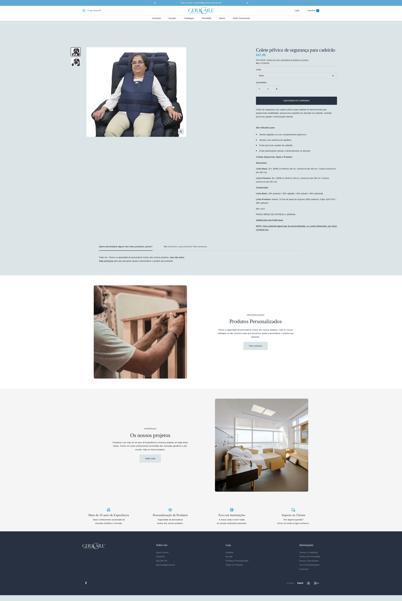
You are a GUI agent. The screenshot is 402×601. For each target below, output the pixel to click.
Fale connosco (255, 346)
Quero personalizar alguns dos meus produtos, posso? (125, 246)
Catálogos (189, 18)
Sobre (222, 18)
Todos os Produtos (234, 565)
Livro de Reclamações (309, 565)
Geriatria (156, 18)
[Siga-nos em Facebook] (86, 583)
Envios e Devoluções (309, 561)
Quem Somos (162, 552)
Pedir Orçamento (241, 18)
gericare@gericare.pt (165, 565)
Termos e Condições (308, 552)
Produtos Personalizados (237, 561)
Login (297, 10)
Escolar (172, 18)
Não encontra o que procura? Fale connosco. (186, 246)
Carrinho (312, 10)
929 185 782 (161, 561)
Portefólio (206, 18)
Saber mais (150, 458)
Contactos (304, 569)
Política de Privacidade (309, 556)
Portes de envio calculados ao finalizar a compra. (288, 60)
